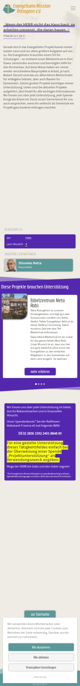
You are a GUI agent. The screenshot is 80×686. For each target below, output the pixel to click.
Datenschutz (40, 677)
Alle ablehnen (41, 657)
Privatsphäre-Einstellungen (41, 667)
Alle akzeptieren (41, 647)
